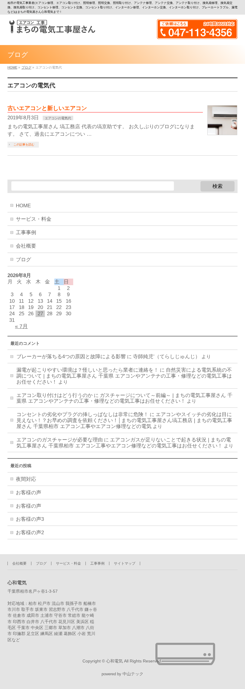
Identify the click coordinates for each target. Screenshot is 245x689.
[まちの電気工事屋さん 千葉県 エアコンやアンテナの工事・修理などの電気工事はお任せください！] (51, 27)
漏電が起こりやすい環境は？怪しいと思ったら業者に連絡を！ (87, 370)
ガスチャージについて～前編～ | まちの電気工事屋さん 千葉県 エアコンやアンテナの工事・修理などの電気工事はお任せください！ (124, 398)
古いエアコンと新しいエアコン (47, 108)
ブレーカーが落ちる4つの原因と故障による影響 (71, 356)
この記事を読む (23, 144)
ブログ (23, 259)
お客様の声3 (30, 519)
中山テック (132, 674)
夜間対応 (26, 479)
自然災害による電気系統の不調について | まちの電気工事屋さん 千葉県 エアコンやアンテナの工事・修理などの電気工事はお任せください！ (124, 376)
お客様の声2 (30, 532)
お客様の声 (28, 492)
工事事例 (26, 232)
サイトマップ (124, 563)
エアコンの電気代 (58, 118)
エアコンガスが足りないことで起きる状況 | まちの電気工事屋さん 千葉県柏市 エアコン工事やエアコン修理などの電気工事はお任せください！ (123, 443)
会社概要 (26, 246)
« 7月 (21, 326)
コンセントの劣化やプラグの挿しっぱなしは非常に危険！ (82, 414)
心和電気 (114, 661)
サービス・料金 (33, 219)
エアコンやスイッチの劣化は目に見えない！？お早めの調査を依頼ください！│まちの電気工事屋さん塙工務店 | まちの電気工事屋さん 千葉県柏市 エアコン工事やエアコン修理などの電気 (124, 420)
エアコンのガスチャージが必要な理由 (59, 440)
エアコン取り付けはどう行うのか (54, 395)
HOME (23, 205)
